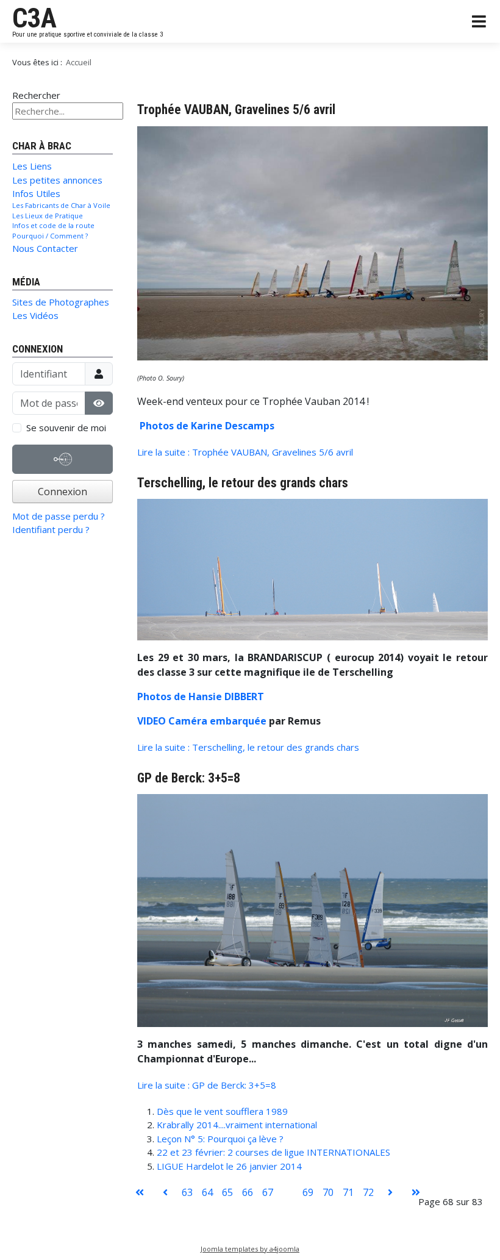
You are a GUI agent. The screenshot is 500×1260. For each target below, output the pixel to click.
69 (307, 1192)
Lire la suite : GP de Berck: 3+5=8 (206, 1085)
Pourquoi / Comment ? (50, 235)
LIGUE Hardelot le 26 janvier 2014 (229, 1166)
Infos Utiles (36, 193)
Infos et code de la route (53, 225)
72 (368, 1192)
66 (247, 1192)
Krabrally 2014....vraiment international (237, 1125)
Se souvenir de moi (66, 427)
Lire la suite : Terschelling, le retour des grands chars (248, 747)
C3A (34, 18)
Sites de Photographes (60, 302)
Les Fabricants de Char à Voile (61, 205)
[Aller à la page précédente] (165, 1192)
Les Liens (32, 166)
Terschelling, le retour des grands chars (242, 482)
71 (348, 1192)
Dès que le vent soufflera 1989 (222, 1111)
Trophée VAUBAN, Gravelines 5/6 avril (236, 109)
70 (328, 1192)
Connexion (62, 491)
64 (207, 1192)
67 (267, 1192)
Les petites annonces (57, 180)
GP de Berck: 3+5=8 (188, 778)
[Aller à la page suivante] (390, 1192)
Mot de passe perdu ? (58, 516)
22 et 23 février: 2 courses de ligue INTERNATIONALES (273, 1152)
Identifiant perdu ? (51, 529)
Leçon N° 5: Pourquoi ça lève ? (220, 1139)
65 (227, 1192)
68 (287, 1192)
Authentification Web (62, 472)
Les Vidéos (35, 315)
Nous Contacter (45, 248)
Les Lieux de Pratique (47, 215)
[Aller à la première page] (140, 1192)
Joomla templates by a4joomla (250, 1248)
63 (187, 1192)
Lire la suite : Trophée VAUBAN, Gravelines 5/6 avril (245, 452)
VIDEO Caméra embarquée (201, 721)
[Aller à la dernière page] (416, 1192)
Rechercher (36, 95)
